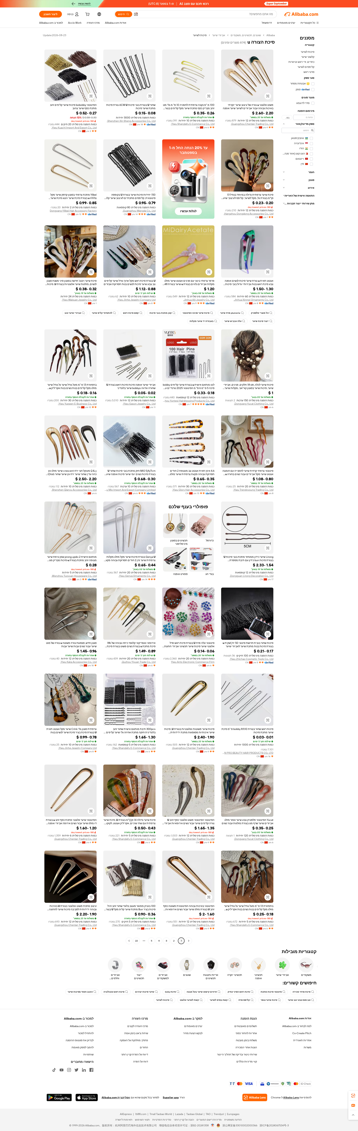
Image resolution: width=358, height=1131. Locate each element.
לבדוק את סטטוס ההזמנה (80, 1040)
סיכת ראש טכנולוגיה (113, 992)
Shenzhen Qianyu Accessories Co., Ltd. (74, 489)
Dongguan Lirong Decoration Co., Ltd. (251, 575)
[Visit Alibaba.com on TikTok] (54, 1070)
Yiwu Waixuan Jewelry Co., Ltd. (79, 299)
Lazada (179, 1114)
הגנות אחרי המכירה (246, 1047)
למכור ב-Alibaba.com (82, 1026)
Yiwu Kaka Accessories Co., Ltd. (78, 661)
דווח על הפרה (140, 1061)
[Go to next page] (129, 940)
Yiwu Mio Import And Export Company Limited (129, 489)
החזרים (144, 1047)
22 (136, 940)
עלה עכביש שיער (232, 321)
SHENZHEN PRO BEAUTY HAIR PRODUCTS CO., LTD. (247, 752)
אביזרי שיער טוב (73, 313)
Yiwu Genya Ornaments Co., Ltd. (137, 575)
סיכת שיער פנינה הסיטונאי (196, 313)
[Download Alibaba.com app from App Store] (87, 1097)
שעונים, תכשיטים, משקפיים (246, 35)
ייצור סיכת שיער (260, 321)
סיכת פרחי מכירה (301, 992)
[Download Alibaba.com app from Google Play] (59, 1097)
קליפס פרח (244, 1000)
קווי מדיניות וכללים (246, 1061)
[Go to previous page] (188, 940)
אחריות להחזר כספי (246, 1033)
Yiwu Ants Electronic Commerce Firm (192, 661)
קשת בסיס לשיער (219, 1000)
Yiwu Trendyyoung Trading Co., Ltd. (253, 489)
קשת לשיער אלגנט (189, 1000)
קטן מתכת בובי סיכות (161, 313)
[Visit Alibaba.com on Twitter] (76, 1070)
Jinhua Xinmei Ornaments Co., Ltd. (253, 299)
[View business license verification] (212, 1125)
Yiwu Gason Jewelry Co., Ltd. (139, 403)
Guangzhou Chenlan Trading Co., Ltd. (252, 123)
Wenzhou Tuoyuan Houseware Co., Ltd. (74, 575)
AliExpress (126, 1114)
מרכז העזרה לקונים (137, 1026)
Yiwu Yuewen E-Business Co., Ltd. (77, 403)
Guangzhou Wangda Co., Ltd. (139, 210)
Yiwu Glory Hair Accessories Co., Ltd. (193, 489)
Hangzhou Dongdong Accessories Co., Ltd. (248, 213)
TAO (208, 1114)
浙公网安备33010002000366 (239, 1125)
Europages (233, 1114)
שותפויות (88, 1054)
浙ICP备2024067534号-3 (274, 1125)
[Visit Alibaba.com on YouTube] (61, 1070)
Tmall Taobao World (161, 1114)
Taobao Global (194, 1114)
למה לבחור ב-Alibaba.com (296, 1026)
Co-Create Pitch (301, 1033)
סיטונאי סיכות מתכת (271, 992)
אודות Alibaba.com (300, 1018)
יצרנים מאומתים (193, 1026)
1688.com (140, 1114)
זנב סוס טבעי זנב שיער (299, 1000)
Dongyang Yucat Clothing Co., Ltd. (253, 403)
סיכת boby (170, 992)
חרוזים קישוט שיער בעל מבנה (202, 992)
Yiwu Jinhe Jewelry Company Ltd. (136, 299)
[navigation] (298, 488)
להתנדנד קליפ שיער (102, 313)
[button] (136, 14)
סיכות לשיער (162, 1000)
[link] (353, 1095)
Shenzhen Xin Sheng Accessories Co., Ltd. (131, 120)
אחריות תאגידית (302, 1040)
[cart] (87, 14)
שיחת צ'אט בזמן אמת (136, 1033)
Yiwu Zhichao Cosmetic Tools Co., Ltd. (251, 658)
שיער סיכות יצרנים (144, 992)
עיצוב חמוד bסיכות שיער (80, 992)
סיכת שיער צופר (269, 1000)
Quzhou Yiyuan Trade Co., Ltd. (138, 661)
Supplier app (171, 1097)
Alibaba (270, 35)
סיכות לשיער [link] (200, 35)
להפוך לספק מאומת (83, 1047)
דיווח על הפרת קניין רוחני (134, 1054)
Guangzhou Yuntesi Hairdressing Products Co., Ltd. (188, 400)
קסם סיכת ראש (131, 313)
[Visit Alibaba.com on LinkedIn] (84, 1070)
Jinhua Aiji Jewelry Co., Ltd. (198, 299)
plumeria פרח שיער (230, 313)
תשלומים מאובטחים (245, 1026)
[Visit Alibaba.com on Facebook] (91, 1070)
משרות (307, 1047)
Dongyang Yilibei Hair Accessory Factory (73, 210)
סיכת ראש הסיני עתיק (239, 992)
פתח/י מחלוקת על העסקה (134, 1040)
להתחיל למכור (86, 1033)
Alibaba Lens (291, 1097)
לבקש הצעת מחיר (192, 1033)
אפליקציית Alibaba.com (116, 1097)
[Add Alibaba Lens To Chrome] (254, 1097)
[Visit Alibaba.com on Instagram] (69, 1070)
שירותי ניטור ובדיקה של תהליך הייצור (237, 1054)
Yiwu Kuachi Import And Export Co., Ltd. (74, 127)
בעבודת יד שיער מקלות (201, 321)
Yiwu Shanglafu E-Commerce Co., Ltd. (192, 123)
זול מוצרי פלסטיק (260, 313)
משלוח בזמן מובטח (246, 1040)
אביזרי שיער (218, 35)
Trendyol (219, 1114)
